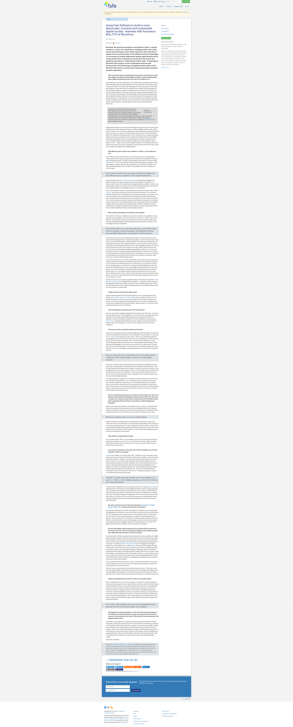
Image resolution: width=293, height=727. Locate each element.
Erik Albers (118, 43)
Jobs (134, 713)
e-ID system (111, 337)
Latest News (165, 31)
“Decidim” (113, 143)
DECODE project (148, 119)
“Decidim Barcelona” (128, 180)
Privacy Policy (137, 718)
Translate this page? (167, 716)
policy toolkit (152, 487)
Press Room (164, 28)
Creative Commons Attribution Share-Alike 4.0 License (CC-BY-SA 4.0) (116, 718)
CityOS (133, 545)
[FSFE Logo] (110, 4)
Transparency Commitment (140, 721)
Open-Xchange (110, 321)
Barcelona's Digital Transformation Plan (124, 297)
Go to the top (186, 699)
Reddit (137, 667)
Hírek (108, 19)
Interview (126, 660)
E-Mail (110, 669)
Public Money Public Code (116, 660)
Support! (119, 669)
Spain (131, 660)
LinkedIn (146, 667)
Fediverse (111, 667)
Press (187, 6)
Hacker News (128, 667)
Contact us (136, 711)
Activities (169, 6)
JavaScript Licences (138, 723)
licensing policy (123, 722)
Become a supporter (166, 38)
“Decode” (108, 192)
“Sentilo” (108, 455)
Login (150, 1)
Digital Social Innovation (127, 543)
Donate (186, 1)
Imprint (135, 716)
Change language (161, 1)
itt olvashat (185, 12)
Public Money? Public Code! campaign (121, 644)
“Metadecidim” (110, 162)
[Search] (168, 1)
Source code (165, 711)
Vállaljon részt (178, 6)
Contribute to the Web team (169, 713)
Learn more (136, 671)
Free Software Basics (167, 34)
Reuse (135, 660)
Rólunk (161, 6)
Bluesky (119, 667)
